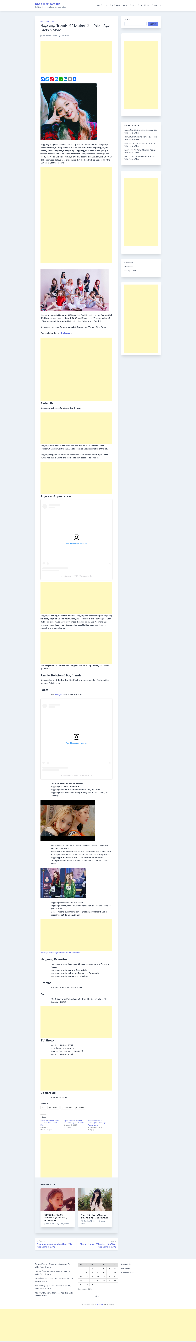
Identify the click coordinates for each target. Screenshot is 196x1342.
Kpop (42, 21)
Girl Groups (102, 5)
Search (127, 19)
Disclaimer (128, 267)
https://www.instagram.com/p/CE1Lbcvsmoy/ (60, 952)
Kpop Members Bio (47, 4)
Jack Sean (65, 36)
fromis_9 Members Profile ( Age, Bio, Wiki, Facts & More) (50, 1123)
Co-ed (132, 5)
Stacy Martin (64, 1224)
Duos (124, 5)
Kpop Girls (51, 21)
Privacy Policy (130, 271)
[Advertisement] (76, 57)
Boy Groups (115, 5)
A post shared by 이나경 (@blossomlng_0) (76, 576)
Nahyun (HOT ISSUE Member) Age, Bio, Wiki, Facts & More (55, 1217)
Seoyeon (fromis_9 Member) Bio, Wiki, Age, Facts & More (97, 1123)
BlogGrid (100, 1304)
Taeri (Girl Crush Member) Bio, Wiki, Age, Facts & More (94, 1216)
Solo (140, 5)
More (146, 5)
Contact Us (156, 5)
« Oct (97, 1296)
